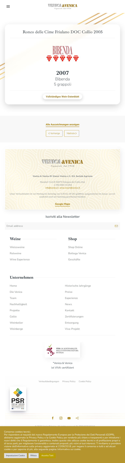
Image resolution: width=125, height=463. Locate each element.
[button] (8, 6)
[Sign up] (116, 226)
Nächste (71, 133)
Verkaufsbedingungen (49, 381)
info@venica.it (52, 187)
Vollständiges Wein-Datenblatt (62, 96)
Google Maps (62, 204)
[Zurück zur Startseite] (62, 6)
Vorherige (55, 133)
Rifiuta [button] (33, 455)
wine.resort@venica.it (70, 187)
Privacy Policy (69, 381)
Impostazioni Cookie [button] (15, 455)
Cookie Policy (85, 381)
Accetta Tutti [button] (47, 455)
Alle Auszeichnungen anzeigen (62, 124)
